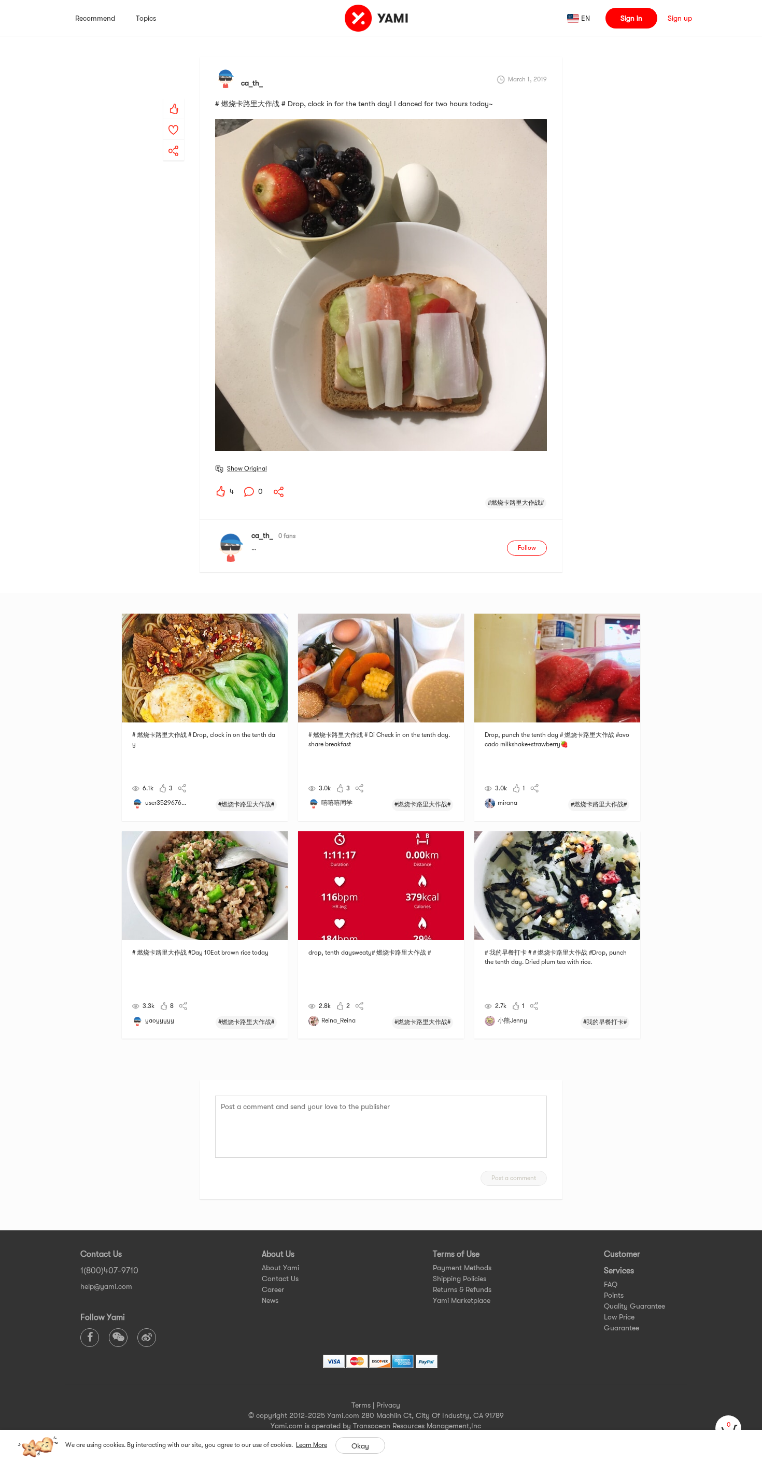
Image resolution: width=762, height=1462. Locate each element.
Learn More (311, 1445)
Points (614, 1295)
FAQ (610, 1284)
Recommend (95, 18)
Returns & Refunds (462, 1289)
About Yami (280, 1268)
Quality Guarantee (634, 1306)
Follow (527, 547)
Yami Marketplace (461, 1300)
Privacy (388, 1405)
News (270, 1300)
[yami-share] (173, 140)
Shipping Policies (459, 1278)
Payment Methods (462, 1268)
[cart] (728, 1428)
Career (273, 1289)
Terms (361, 1405)
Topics (146, 18)
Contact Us (280, 1278)
